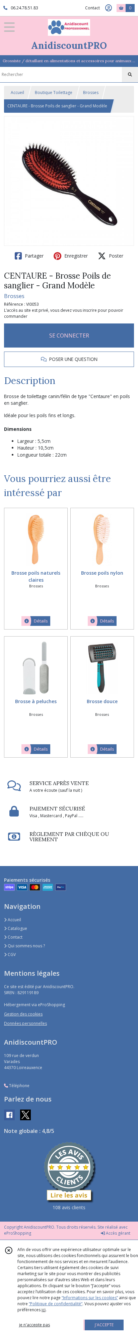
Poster (115, 256)
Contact (92, 8)
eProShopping (17, 1233)
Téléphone (18, 1085)
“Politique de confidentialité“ (55, 1304)
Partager (33, 256)
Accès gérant (117, 1233)
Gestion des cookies (23, 1014)
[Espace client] (108, 8)
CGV (11, 954)
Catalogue (17, 928)
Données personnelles (25, 1023)
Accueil (17, 92)
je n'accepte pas (34, 1325)
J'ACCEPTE (104, 1325)
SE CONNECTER (69, 335)
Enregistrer (75, 256)
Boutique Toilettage (53, 92)
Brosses (90, 92)
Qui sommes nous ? (26, 946)
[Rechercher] (130, 74)
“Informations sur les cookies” (90, 1298)
